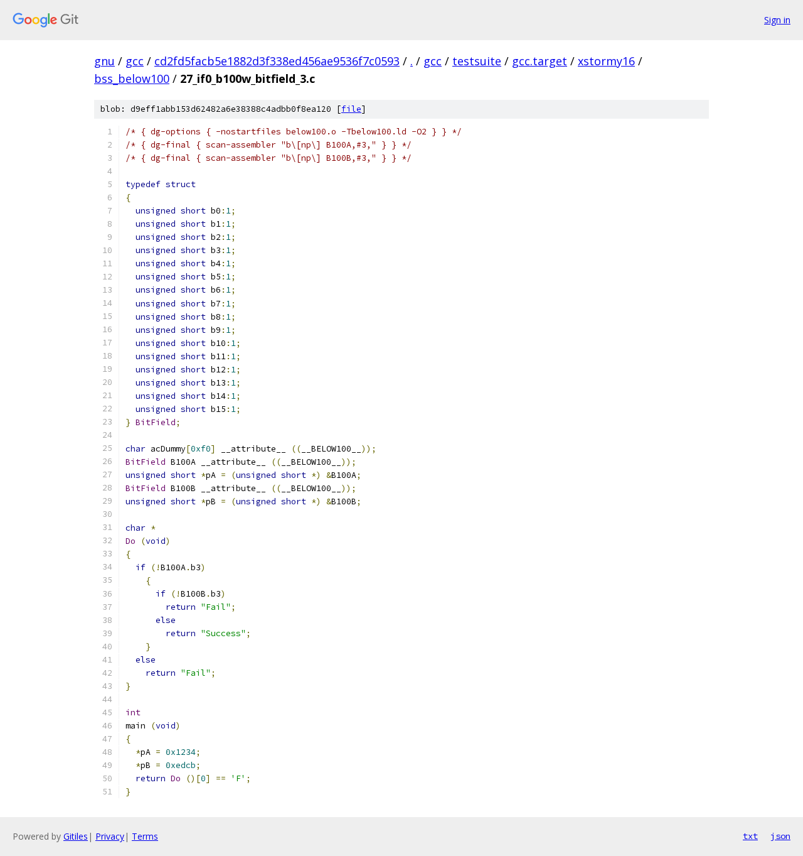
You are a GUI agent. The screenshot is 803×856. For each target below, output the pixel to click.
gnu (104, 60)
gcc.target (539, 60)
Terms (145, 836)
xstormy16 (606, 60)
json (780, 836)
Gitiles (75, 836)
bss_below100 (131, 78)
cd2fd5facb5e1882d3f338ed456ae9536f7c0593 (277, 60)
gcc (134, 60)
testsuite (476, 60)
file (351, 109)
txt (750, 836)
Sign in (777, 20)
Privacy (109, 836)
